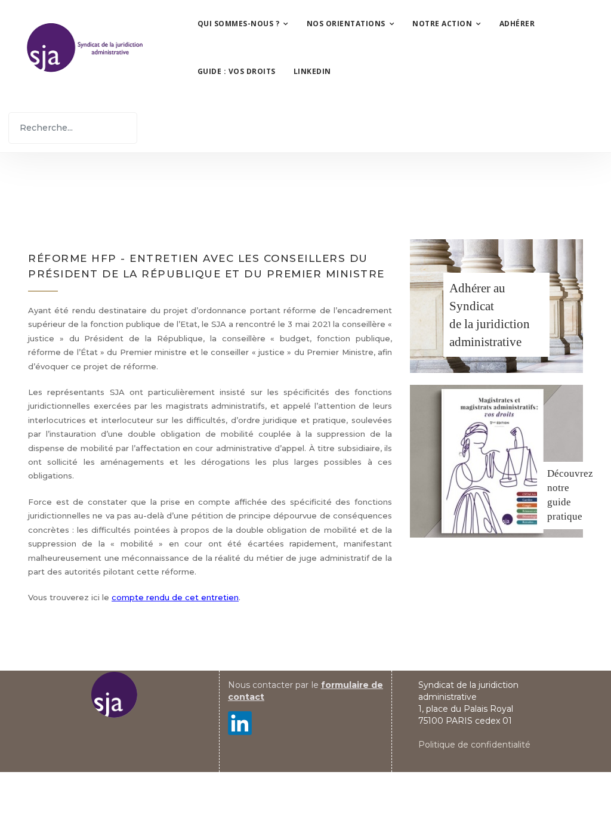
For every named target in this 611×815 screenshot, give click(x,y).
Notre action (442, 23)
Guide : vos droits (237, 71)
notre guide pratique (564, 502)
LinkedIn (312, 71)
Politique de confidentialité (474, 744)
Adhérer (517, 23)
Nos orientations (346, 23)
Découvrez (570, 473)
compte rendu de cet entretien (175, 597)
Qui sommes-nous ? (239, 23)
